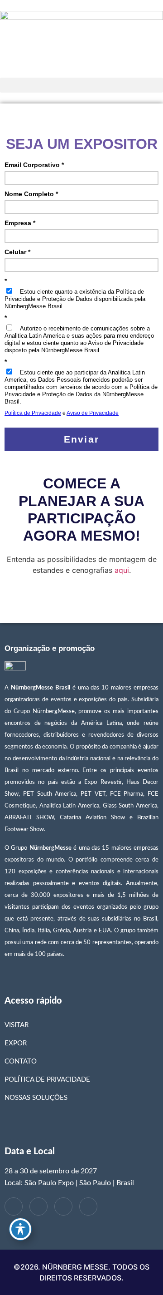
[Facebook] (14, 1206)
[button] (81, 85)
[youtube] (63, 1206)
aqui (122, 570)
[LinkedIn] (38, 1206)
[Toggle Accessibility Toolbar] (20, 1229)
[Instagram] (88, 1206)
